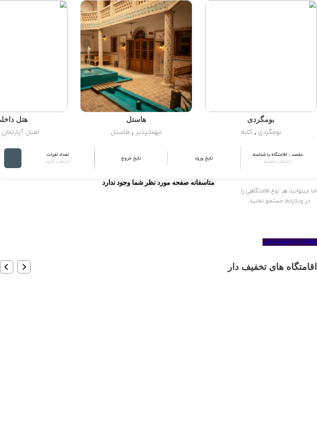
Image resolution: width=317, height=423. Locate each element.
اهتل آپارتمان (20, 132)
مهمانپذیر (148, 132)
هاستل (120, 132)
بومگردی (269, 132)
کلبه (247, 132)
